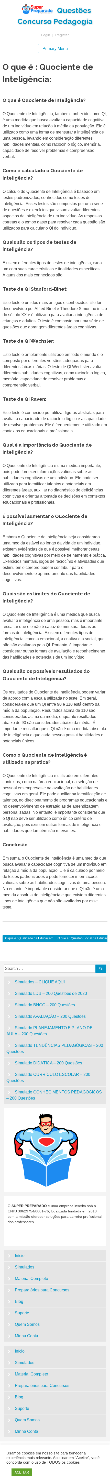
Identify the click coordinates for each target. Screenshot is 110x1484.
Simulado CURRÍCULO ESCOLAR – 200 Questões (48, 1077)
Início (20, 1255)
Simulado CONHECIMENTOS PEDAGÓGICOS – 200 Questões (54, 1095)
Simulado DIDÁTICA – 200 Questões (48, 1063)
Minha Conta (26, 1336)
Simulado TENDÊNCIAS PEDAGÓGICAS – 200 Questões (54, 1048)
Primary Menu (55, 48)
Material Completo (31, 1278)
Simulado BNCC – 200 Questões (45, 1005)
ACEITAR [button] (22, 1472)
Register (62, 35)
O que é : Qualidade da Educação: (29, 938)
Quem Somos (27, 1324)
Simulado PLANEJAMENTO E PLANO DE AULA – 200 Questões (49, 1031)
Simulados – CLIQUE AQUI (40, 982)
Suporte (22, 1313)
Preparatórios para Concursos (42, 1290)
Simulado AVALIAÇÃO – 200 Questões (50, 1016)
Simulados (24, 1267)
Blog (19, 1301)
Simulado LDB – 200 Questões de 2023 (51, 993)
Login (45, 35)
